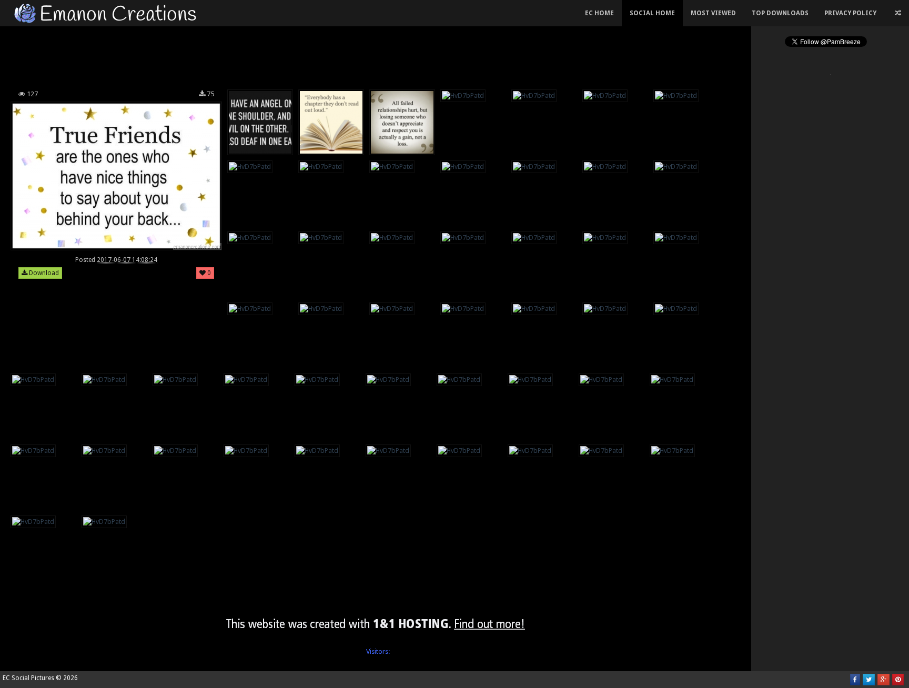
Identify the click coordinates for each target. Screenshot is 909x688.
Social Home (652, 13)
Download (43, 273)
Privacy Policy (850, 13)
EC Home (599, 13)
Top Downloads (780, 13)
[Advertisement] (375, 54)
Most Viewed (713, 13)
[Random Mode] (898, 13)
